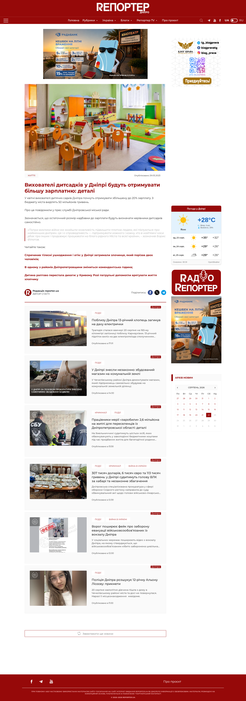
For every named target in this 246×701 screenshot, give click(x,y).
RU (241, 20)
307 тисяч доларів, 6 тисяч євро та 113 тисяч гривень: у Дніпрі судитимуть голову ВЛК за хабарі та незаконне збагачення (126, 477)
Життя (31, 175)
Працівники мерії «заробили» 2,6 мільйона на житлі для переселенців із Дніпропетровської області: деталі (125, 423)
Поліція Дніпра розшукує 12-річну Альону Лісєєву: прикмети (125, 582)
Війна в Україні (138, 466)
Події (98, 313)
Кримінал (101, 412)
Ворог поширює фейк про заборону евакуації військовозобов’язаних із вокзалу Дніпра (120, 530)
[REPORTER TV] (214, 20)
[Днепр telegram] (209, 20)
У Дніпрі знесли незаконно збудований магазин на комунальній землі (123, 372)
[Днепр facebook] (220, 20)
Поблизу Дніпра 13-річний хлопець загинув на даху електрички (126, 322)
